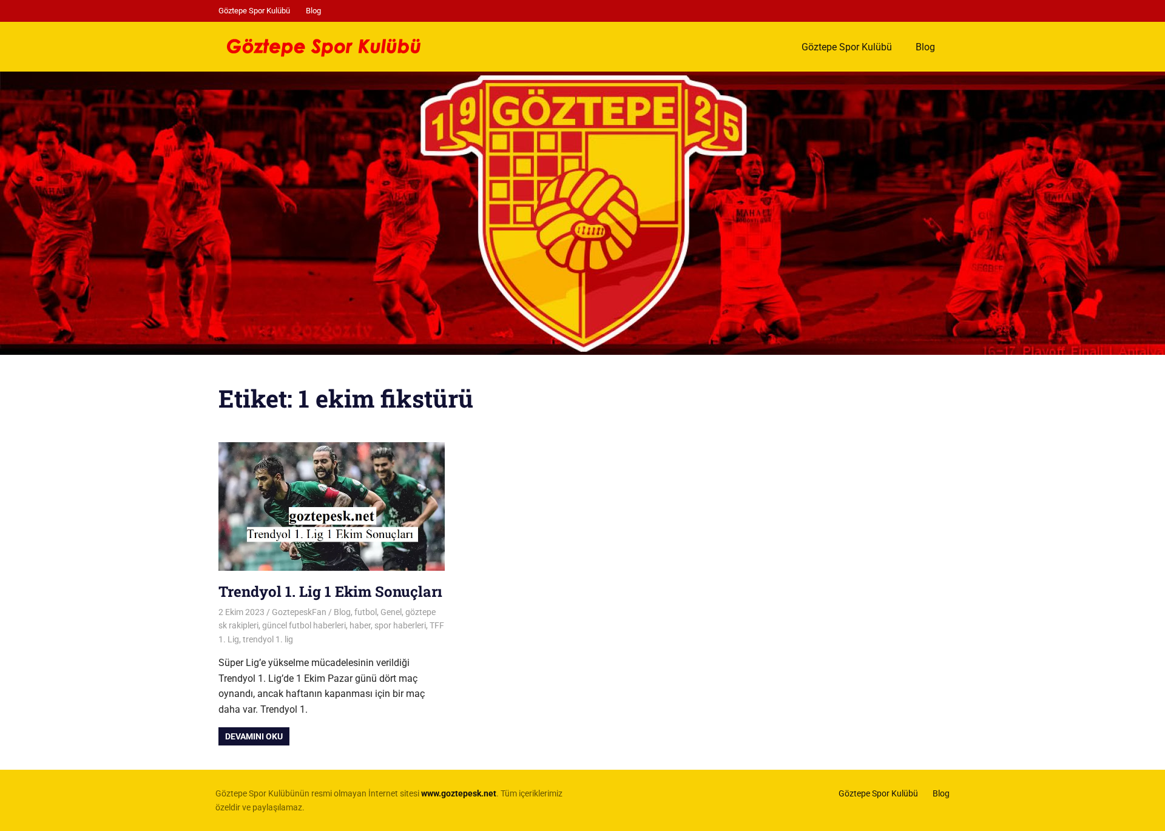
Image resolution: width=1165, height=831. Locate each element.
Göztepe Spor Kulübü (254, 10)
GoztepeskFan (299, 612)
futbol (365, 612)
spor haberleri (400, 625)
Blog (313, 10)
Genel (391, 612)
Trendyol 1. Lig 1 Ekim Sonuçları (330, 591)
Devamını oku (254, 736)
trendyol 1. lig (268, 639)
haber (360, 625)
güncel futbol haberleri (304, 625)
